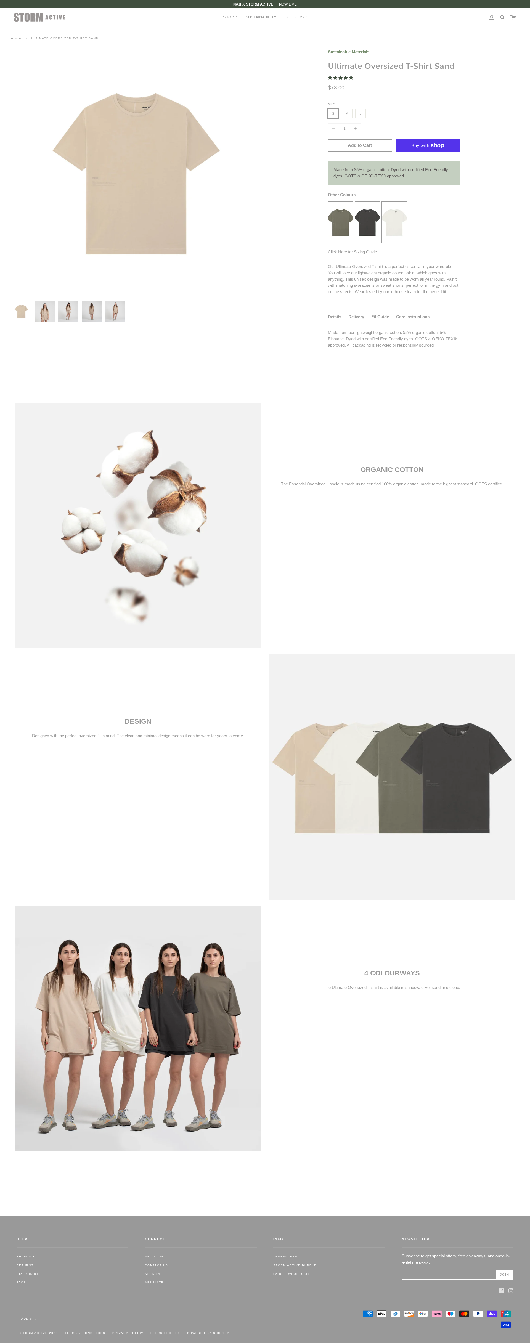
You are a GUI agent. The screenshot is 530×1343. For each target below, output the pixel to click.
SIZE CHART (28, 1273)
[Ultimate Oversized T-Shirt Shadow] (367, 241)
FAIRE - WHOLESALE (292, 1273)
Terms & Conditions (85, 1332)
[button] (341, 77)
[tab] (334, 318)
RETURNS (25, 1265)
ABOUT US (154, 1256)
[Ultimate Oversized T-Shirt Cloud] (394, 241)
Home (16, 38)
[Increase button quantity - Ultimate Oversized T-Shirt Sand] (354, 128)
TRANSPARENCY (288, 1256)
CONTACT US (156, 1265)
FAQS (21, 1282)
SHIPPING (26, 1256)
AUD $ (26, 1318)
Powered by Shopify (208, 1332)
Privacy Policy (128, 1332)
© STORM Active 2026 (37, 1332)
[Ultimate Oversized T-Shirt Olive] (340, 241)
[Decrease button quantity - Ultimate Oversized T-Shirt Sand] (334, 128)
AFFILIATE (154, 1282)
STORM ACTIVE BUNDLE (295, 1265)
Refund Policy (165, 1332)
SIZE (331, 103)
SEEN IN (152, 1273)
